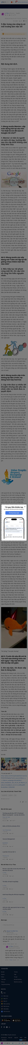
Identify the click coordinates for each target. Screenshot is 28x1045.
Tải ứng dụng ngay (14, 513)
